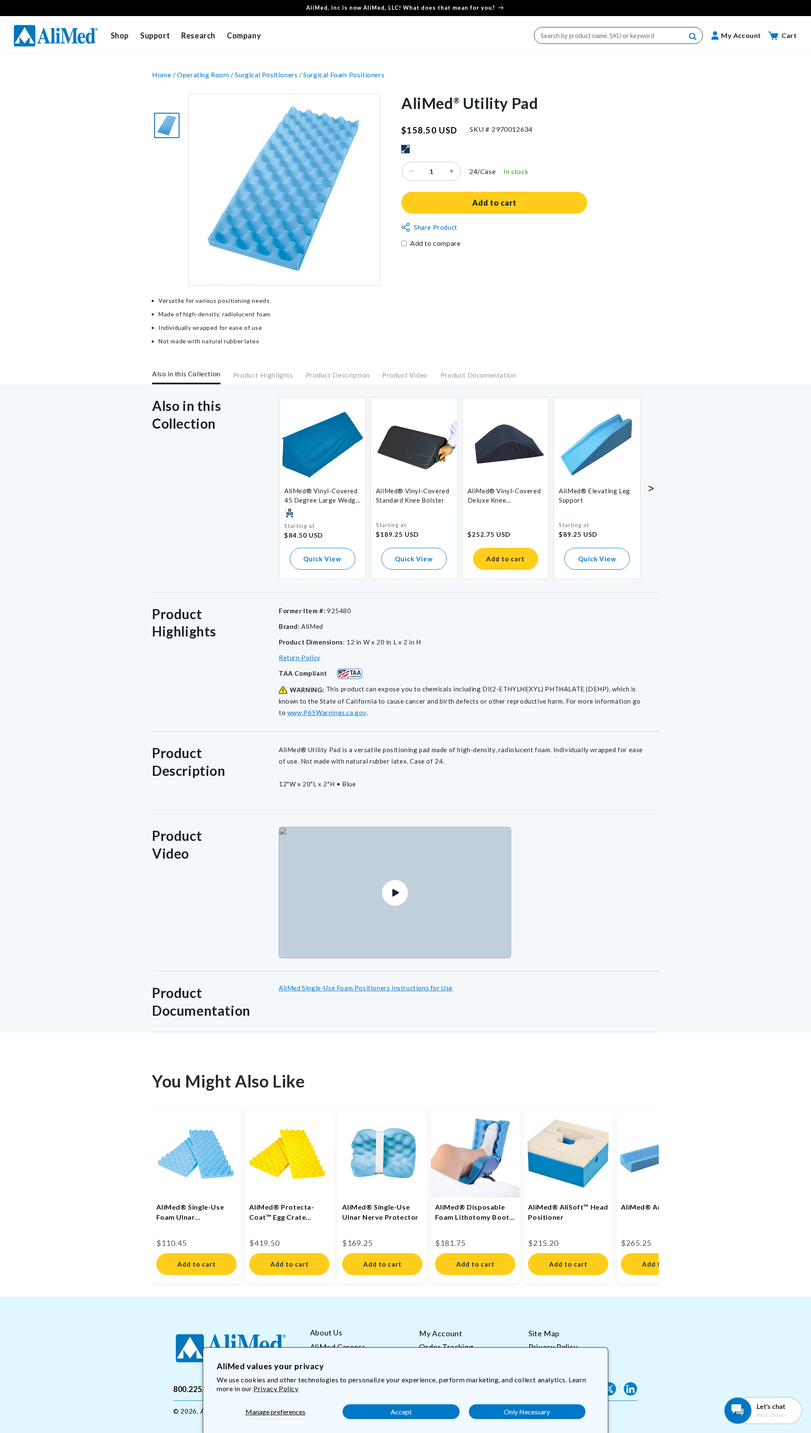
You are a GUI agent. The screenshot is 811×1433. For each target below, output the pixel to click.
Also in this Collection (186, 374)
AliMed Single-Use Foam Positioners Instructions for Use (366, 988)
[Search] (693, 36)
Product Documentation (478, 375)
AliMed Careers (337, 1346)
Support (155, 35)
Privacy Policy (275, 1388)
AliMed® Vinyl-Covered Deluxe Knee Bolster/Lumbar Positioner (504, 496)
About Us (326, 1332)
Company (244, 35)
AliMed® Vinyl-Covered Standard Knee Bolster (412, 495)
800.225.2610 (197, 1388)
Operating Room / (206, 75)
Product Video (405, 375)
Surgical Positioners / (269, 75)
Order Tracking (446, 1346)
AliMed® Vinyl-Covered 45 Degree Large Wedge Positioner (321, 496)
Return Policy (300, 657)
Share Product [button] (435, 227)
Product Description (338, 375)
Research (198, 35)
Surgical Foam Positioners (343, 75)
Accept (401, 1412)
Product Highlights (263, 375)
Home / (164, 75)
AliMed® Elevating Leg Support (594, 495)
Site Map (544, 1333)
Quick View (322, 559)
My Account (440, 1333)
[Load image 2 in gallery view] (167, 125)
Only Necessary (527, 1412)
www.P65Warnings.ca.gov (327, 712)
